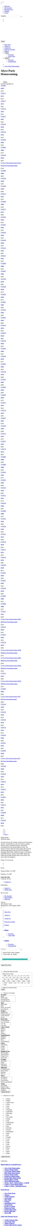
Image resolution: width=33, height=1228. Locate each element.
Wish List (7, 6)
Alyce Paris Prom (9, 1193)
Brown (8, 1146)
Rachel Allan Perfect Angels (13, 1225)
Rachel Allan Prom (10, 1209)
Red (7, 1135)
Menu (2, 41)
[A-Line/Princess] (5, 1069)
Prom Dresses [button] (5, 1189)
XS (15, 983)
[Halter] (5, 1062)
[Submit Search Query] (21, 949)
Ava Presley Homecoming (12, 1171)
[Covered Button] (5, 1020)
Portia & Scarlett (9, 1206)
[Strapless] (5, 1090)
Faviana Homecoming (11, 1174)
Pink (7, 1126)
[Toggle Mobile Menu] (1, 907)
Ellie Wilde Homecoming (12, 1173)
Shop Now (7, 912)
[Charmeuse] (4, 1045)
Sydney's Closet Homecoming (13, 1184)
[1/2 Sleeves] (6, 1077)
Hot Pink (9, 1128)
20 (17, 977)
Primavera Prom (9, 1208)
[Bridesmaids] (8, 998)
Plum (7, 1133)
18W (26, 979)
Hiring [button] (6, 930)
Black (8, 1148)
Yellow (8, 1099)
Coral (8, 1139)
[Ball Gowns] (6, 1004)
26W (18, 981)
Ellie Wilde (7, 1200)
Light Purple (10, 1122)
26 (28, 977)
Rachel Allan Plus (9, 1211)
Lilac (7, 1120)
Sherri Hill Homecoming (11, 1181)
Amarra (6, 1195)
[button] (7, 44)
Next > (6, 834)
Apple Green (10, 1102)
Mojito (8, 1100)
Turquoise (9, 1110)
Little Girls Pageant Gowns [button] (9, 1216)
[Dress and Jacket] (6, 1007)
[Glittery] (3, 1029)
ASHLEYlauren (9, 1196)
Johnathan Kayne (9, 1203)
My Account (8, 8)
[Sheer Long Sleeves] (6, 1082)
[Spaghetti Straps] (5, 1088)
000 (5, 975)
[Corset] (6, 1017)
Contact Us (7, 882)
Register (6, 11)
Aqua (8, 1108)
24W (13, 981)
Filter (5, 82)
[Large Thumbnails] (3, 79)
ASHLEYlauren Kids (11, 1220)
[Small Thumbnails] (1, 79)
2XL (5, 985)
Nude (8, 1142)
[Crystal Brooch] (5, 1041)
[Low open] (5, 1025)
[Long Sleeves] (6, 1080)
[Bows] (5, 1040)
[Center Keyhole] (6, 1015)
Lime (7, 1106)
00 (9, 975)
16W (21, 979)
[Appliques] (5, 1037)
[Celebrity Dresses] (6, 1014)
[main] (16, 452)
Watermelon (9, 1131)
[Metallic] (3, 1030)
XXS (10, 983)
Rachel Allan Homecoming (12, 1178)
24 (25, 977)
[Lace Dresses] (6, 1009)
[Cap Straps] (5, 1085)
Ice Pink (8, 1124)
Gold (7, 1144)
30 (8, 979)
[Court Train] (5, 1057)
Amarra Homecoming (11, 1169)
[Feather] (4, 1048)
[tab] (18, 930)
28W (23, 981)
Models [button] (6, 940)
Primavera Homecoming (12, 1176)
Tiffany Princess (9, 1223)
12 (3, 977)
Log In (6, 13)
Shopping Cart (8, 9)
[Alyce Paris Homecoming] (11, 163)
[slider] (29, 959)
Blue (7, 1115)
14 (6, 977)
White (8, 1153)
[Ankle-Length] (5, 1053)
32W (5, 983)
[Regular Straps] (5, 1087)
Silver (8, 1151)
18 (14, 977)
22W (8, 981)
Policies (6, 925)
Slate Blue (9, 1113)
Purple (8, 1119)
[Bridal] (8, 996)
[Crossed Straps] (5, 1022)
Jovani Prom (8, 1205)
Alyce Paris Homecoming (11, 66)
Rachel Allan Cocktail (11, 1179)
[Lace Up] (5, 1024)
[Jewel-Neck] (5, 1066)
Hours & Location (9, 922)
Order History (8, 897)
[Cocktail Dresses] (8, 1001)
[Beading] (5, 1038)
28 (5, 979)
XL (29, 983)
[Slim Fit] (5, 1074)
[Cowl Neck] (5, 1061)
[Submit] (21, 16)
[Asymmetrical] (5, 1054)
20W (3, 981)
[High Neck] (5, 1064)
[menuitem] (18, 6)
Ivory (7, 1140)
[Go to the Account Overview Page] (1, 3)
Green (8, 1104)
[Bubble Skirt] (6, 1012)
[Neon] (3, 1032)
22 (21, 977)
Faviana (6, 1201)
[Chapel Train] (5, 1056)
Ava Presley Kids (9, 1221)
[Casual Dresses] (8, 999)
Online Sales (8, 890)
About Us (7, 888)
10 (27, 975)
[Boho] (6, 1006)
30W (28, 981)
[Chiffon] (4, 1046)
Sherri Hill (7, 1213)
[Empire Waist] (5, 1071)
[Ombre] (3, 1033)
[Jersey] (4, 1049)
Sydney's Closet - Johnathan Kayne (15, 1186)
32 (12, 979)
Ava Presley (8, 1198)
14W (16, 979)
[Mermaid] (5, 1072)
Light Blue (9, 1111)
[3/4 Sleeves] (6, 1079)
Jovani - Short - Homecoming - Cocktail (16, 1183)
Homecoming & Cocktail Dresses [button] (11, 1164)
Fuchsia (8, 1130)
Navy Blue (9, 1117)
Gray (7, 1150)
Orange (8, 1137)
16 (10, 977)
